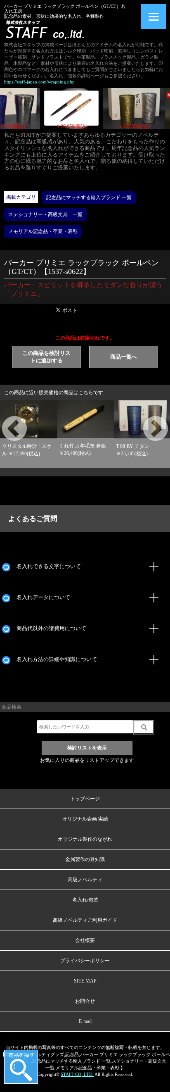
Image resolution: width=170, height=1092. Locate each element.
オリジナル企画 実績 (85, 819)
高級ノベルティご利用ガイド (85, 920)
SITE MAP (85, 981)
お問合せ (85, 1001)
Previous (4, 419)
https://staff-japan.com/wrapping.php (39, 81)
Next (145, 419)
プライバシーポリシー (85, 961)
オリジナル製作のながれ (85, 839)
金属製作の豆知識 (85, 859)
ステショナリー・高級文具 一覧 (45, 214)
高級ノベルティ (85, 880)
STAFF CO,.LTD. (77, 1074)
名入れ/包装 (85, 900)
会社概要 (85, 940)
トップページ (85, 799)
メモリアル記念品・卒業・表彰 (43, 231)
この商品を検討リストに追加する (46, 357)
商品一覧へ (123, 357)
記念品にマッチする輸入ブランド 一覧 (89, 197)
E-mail (85, 1021)
